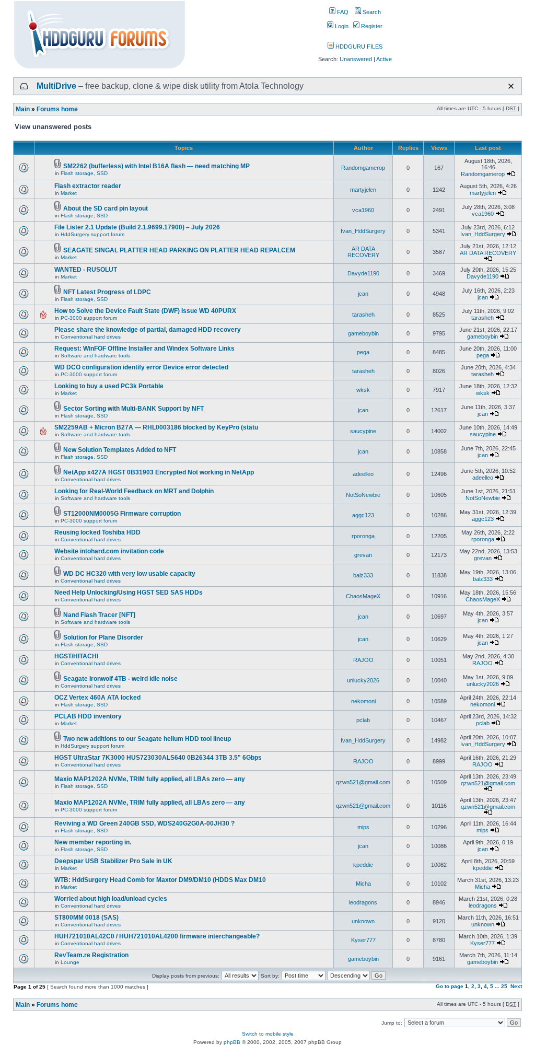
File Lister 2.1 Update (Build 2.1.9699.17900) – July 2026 (137, 227)
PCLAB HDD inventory (88, 716)
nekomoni (363, 701)
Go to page (449, 986)
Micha (363, 883)
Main (23, 109)
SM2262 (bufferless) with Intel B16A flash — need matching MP (156, 166)
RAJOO (363, 660)
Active (384, 59)
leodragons (363, 902)
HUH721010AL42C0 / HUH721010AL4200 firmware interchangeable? (157, 936)
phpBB (232, 1042)
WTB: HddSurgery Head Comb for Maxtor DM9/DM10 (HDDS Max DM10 (160, 880)
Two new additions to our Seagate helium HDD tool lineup (147, 738)
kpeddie (363, 865)
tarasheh (363, 314)
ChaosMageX (363, 596)
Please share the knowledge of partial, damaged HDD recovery (147, 329)
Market (69, 193)
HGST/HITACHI (76, 656)
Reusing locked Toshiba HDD (97, 532)
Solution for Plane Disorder (103, 637)
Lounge (70, 962)
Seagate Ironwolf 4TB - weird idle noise (120, 678)
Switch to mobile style (268, 1034)
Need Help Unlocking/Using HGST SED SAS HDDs (128, 592)
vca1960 (363, 210)
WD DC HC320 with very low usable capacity (129, 573)
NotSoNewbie (363, 495)
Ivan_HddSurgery (363, 231)
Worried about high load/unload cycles (110, 898)
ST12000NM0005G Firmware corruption (122, 513)
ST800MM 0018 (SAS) (86, 917)
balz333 (363, 575)
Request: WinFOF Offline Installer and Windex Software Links (144, 348)
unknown (363, 921)
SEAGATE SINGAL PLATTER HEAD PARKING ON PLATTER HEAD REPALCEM (179, 250)
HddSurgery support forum (92, 234)
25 (504, 986)
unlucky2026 (363, 680)
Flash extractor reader (87, 186)
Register (370, 26)
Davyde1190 (363, 273)
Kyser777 (363, 940)
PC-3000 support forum (89, 318)
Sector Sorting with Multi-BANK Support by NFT (133, 408)
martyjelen (363, 190)
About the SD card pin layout (105, 208)
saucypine (363, 431)
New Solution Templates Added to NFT (119, 450)
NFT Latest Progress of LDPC (107, 292)
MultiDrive (56, 86)
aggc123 (363, 515)
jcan (363, 294)
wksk (363, 390)
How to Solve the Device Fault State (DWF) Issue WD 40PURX (145, 311)
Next (516, 986)
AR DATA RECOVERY (363, 252)
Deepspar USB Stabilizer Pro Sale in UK (113, 861)
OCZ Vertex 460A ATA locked (97, 697)
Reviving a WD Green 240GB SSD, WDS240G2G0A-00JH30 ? (144, 823)
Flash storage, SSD (84, 173)
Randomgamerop (363, 168)
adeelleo (363, 474)
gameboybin (363, 333)
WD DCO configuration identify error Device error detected (141, 367)
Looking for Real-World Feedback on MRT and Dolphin (134, 491)
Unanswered (356, 59)
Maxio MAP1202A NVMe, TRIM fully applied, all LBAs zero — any (149, 779)
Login (340, 26)
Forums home (57, 109)
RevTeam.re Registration (91, 955)
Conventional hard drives (91, 337)
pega (363, 352)
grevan (363, 555)
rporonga (363, 536)
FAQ (341, 12)
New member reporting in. (92, 842)
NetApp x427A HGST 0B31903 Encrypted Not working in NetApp (158, 472)
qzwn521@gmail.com (363, 782)
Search (371, 12)
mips (363, 827)
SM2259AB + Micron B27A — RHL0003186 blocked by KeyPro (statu (156, 427)
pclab (363, 720)
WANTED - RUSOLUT (85, 269)
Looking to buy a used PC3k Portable (109, 386)
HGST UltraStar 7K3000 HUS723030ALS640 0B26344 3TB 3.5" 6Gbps (158, 757)
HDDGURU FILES (358, 46)
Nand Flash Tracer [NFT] (99, 615)
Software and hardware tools (95, 355)
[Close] (511, 86)
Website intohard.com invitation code (109, 551)
